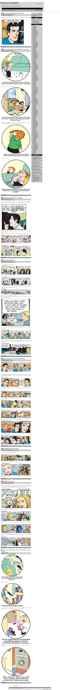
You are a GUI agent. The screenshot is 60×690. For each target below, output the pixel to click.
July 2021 (34, 59)
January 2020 (35, 76)
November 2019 (35, 78)
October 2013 (35, 91)
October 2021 (35, 56)
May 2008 (34, 152)
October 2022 (35, 45)
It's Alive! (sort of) (36, 165)
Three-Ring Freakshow (11, 51)
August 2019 (35, 81)
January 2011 (35, 122)
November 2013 (35, 90)
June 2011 (34, 117)
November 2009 (35, 135)
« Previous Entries (16, 685)
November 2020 (35, 67)
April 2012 (34, 108)
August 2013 (35, 93)
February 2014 (35, 87)
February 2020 (35, 75)
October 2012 (35, 102)
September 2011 (35, 114)
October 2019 (35, 79)
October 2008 (35, 147)
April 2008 (34, 153)
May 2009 (34, 141)
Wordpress (21, 688)
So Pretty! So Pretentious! (37, 173)
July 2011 (34, 116)
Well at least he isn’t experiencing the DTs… (14, 358)
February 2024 (35, 30)
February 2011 (35, 121)
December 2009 (35, 134)
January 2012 (35, 111)
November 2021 (35, 55)
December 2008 (35, 145)
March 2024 (35, 29)
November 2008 (35, 146)
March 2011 (35, 120)
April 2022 (34, 51)
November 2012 (35, 101)
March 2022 (35, 52)
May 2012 (34, 107)
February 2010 (35, 132)
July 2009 (34, 139)
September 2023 (35, 35)
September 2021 (35, 57)
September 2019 (35, 80)
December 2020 (35, 66)
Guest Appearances (36, 161)
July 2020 (34, 70)
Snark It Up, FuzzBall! (9, 2)
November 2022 (35, 44)
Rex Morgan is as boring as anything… (13, 197)
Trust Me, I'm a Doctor (11, 199)
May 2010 (34, 129)
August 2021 (35, 58)
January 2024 (35, 31)
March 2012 (35, 109)
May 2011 (34, 118)
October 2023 (35, 34)
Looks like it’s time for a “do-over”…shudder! (37, 21)
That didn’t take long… (8, 481)
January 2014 (35, 88)
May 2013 (34, 96)
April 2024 (34, 28)
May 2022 (34, 50)
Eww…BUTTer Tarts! (36, 157)
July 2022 (34, 48)
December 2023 (35, 32)
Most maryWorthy (16, 450)
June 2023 (34, 38)
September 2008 (35, 148)
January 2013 (35, 99)
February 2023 (35, 41)
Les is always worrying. (8, 260)
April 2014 (34, 85)
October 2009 (35, 136)
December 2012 (35, 100)
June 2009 (34, 140)
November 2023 (35, 33)
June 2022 (34, 49)
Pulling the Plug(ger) (36, 172)
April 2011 (34, 119)
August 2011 (35, 115)
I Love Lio (34, 162)
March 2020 (35, 74)
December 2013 (35, 89)
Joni (49, 689)
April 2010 (34, 130)
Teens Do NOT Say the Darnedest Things (37, 177)
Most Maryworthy (35, 169)
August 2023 (35, 36)
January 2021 (35, 65)
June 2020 (34, 71)
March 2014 (35, 86)
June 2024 (34, 26)
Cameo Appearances (36, 156)
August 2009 (35, 138)
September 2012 (35, 103)
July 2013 (34, 94)
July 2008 (34, 150)
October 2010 (35, 125)
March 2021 (35, 63)
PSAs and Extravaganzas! (37, 170)
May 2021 (34, 61)
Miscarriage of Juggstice (37, 167)
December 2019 (35, 77)
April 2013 (34, 97)
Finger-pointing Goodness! (37, 160)
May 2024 (34, 27)
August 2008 (35, 149)
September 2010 (35, 126)
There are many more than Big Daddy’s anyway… (16, 49)
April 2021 (34, 62)
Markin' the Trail (10, 15)
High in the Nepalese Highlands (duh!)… (13, 13)
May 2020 (34, 72)
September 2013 (35, 92)
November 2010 (35, 124)
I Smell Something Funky (12, 262)
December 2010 (35, 123)
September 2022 (35, 46)
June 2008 (34, 151)
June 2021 (34, 60)
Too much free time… (36, 22)
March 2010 (35, 131)
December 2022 (35, 43)
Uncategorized (35, 180)
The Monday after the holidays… (11, 448)
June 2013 (34, 95)
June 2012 (34, 106)
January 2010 (35, 133)
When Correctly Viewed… (37, 181)
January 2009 (35, 144)
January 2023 (35, 42)
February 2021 (35, 64)
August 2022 (35, 47)
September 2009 (35, 137)
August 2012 (35, 104)
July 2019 (34, 82)
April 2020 (34, 73)
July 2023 (34, 37)
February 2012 (35, 110)
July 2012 (34, 105)
